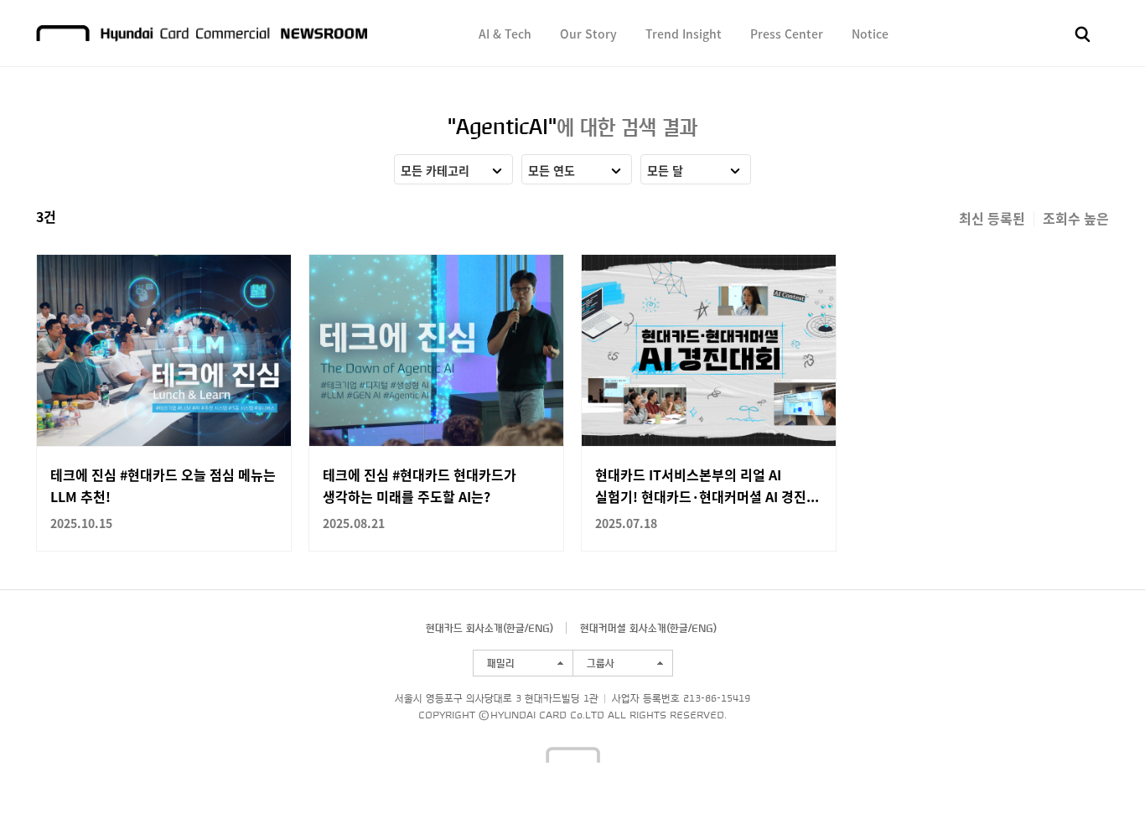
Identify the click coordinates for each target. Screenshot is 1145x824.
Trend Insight (683, 33)
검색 (1083, 34)
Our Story (588, 33)
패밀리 (501, 663)
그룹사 (600, 663)
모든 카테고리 (435, 170)
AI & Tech (505, 33)
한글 (515, 628)
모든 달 (665, 170)
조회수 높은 (1076, 218)
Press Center (786, 33)
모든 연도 (551, 170)
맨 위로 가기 (1100, 779)
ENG (539, 628)
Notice (870, 33)
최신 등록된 (992, 218)
